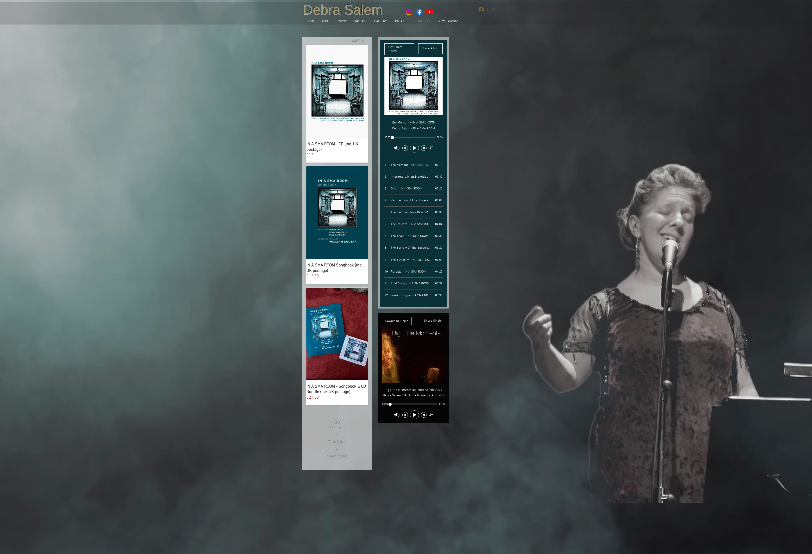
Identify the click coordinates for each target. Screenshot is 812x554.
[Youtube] (430, 12)
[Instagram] (409, 12)
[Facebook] (419, 12)
